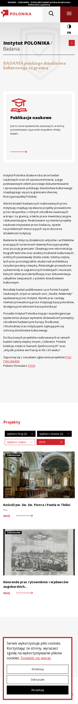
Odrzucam (37, 679)
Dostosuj (38, 669)
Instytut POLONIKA (27, 43)
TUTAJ (31, 366)
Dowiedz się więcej (35, 658)
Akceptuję (37, 690)
